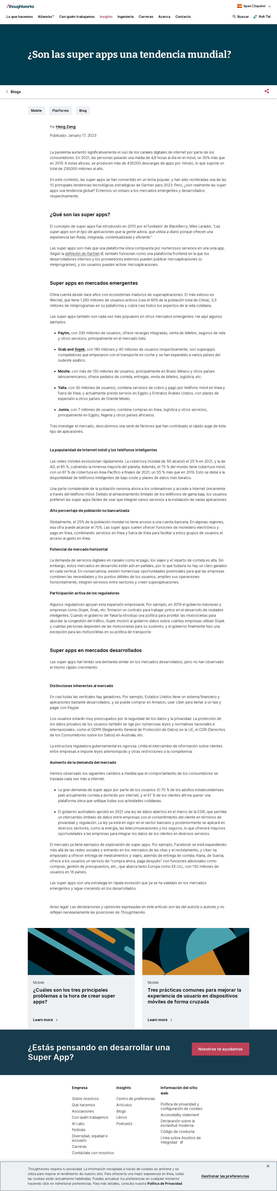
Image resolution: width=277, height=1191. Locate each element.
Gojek (80, 349)
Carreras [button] (146, 17)
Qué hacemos (83, 1105)
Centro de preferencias (135, 1098)
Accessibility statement (180, 1115)
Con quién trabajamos (90, 1117)
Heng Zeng (66, 127)
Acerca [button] (164, 17)
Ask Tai (265, 16)
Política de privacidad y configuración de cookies (181, 1106)
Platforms (60, 110)
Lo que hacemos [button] (19, 17)
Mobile (36, 110)
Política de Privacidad (164, 1183)
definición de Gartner (82, 253)
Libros (121, 1117)
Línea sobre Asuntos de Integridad (181, 1140)
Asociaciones (83, 1111)
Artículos (124, 1105)
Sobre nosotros (85, 1098)
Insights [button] (106, 17)
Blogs (121, 1111)
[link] (220, 1049)
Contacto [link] (183, 17)
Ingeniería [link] (126, 17)
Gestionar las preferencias (225, 1176)
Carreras (79, 1146)
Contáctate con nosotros (93, 1153)
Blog (83, 110)
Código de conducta (177, 1131)
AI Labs (78, 1123)
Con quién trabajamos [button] (77, 17)
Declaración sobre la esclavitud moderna (178, 1123)
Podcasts (124, 1123)
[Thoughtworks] (20, 4)
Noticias (78, 1130)
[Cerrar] (268, 1166)
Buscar (243, 17)
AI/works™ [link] (46, 17)
